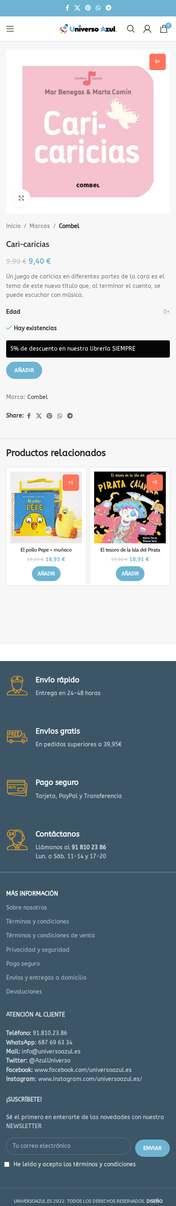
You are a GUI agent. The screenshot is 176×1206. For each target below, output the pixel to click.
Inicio (13, 226)
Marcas (39, 226)
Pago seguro (23, 963)
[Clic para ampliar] (21, 198)
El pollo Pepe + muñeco (46, 550)
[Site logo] (88, 28)
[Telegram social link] (108, 8)
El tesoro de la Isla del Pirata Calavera (130, 553)
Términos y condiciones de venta (50, 935)
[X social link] (77, 8)
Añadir (24, 370)
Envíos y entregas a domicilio (46, 977)
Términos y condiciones (37, 921)
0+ (166, 311)
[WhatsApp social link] (98, 8)
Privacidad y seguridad (38, 949)
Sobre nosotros (26, 907)
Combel (69, 226)
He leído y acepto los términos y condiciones (75, 1164)
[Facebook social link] (67, 8)
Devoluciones (24, 991)
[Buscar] (131, 29)
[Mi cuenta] (147, 29)
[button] (46, 573)
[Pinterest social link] (88, 8)
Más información (32, 893)
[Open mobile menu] (10, 29)
